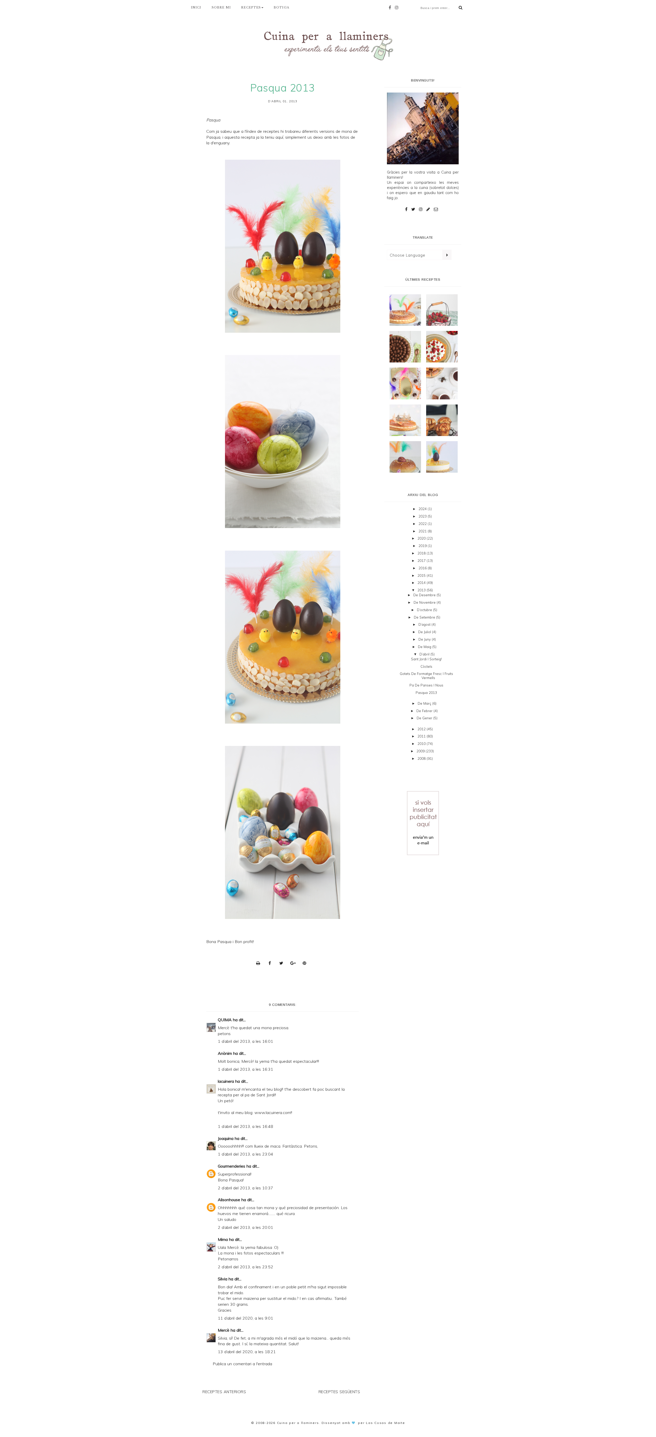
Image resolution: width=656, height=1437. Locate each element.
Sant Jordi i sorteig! (426, 659)
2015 (422, 575)
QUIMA (225, 1019)
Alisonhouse (229, 1199)
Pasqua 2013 (426, 693)
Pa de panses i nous (426, 685)
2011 (422, 736)
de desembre (425, 595)
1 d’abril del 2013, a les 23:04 (245, 1154)
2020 (422, 538)
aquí (279, 137)
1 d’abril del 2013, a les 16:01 (245, 1041)
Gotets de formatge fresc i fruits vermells (426, 676)
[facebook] (391, 7)
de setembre (425, 617)
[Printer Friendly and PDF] (259, 963)
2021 (423, 531)
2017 (422, 561)
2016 (423, 568)
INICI (196, 7)
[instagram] (398, 7)
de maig (425, 647)
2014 (422, 583)
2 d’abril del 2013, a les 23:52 (245, 1266)
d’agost (425, 624)
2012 (422, 729)
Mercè (223, 1330)
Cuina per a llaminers (298, 1423)
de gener (425, 718)
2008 (422, 758)
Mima (223, 1239)
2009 (421, 751)
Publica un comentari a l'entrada (242, 1363)
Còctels (426, 666)
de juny (425, 639)
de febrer (425, 711)
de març (425, 703)
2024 (423, 509)
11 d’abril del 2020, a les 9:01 (245, 1318)
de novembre (425, 602)
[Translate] (446, 255)
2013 (422, 590)
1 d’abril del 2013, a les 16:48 (245, 1126)
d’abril (424, 654)
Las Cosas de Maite (385, 1423)
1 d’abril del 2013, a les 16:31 (245, 1069)
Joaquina (225, 1138)
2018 (422, 553)
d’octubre (425, 610)
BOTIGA (281, 7)
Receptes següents (339, 1391)
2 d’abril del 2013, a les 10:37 (245, 1187)
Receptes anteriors (224, 1391)
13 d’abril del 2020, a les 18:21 (247, 1351)
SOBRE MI (221, 7)
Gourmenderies (231, 1166)
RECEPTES (251, 7)
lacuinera (226, 1081)
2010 (422, 744)
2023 (423, 516)
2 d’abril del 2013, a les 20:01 (245, 1227)
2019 (423, 546)
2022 (423, 524)
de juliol (425, 632)
